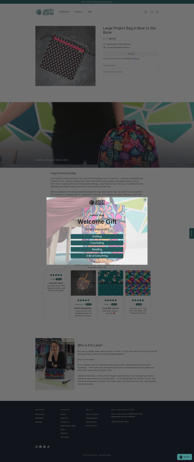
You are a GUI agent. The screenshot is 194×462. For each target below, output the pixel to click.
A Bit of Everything (97, 255)
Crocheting (97, 243)
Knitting (97, 236)
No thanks (97, 262)
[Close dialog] (145, 199)
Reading (97, 249)
